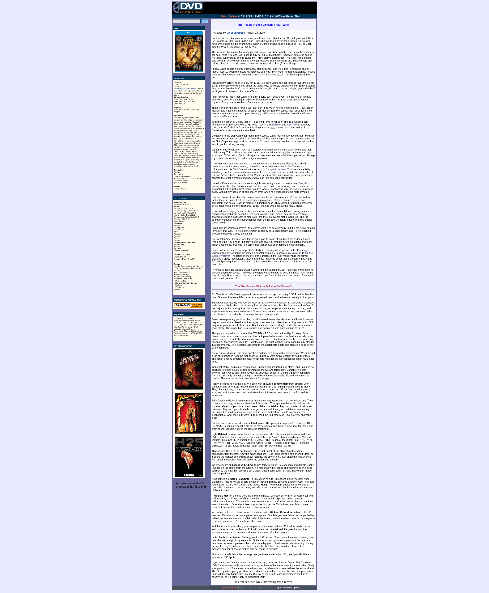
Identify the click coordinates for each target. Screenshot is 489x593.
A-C (242, 16)
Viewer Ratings (286, 16)
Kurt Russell (179, 89)
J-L (256, 16)
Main (297, 16)
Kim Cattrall (191, 89)
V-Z (276, 16)
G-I (251, 16)
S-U (271, 16)
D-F (247, 16)
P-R (266, 16)
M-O (261, 16)
